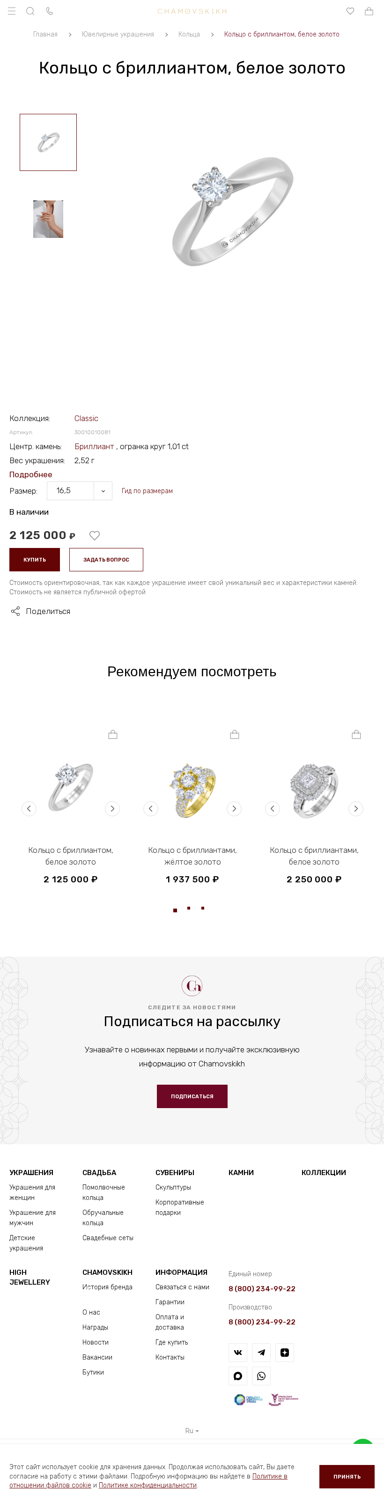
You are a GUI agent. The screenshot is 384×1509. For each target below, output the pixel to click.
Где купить (171, 1342)
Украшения (31, 1173)
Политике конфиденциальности (148, 1485)
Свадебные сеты (107, 1238)
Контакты (170, 1357)
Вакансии (97, 1357)
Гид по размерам (147, 491)
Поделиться (48, 611)
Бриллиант (95, 446)
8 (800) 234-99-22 (262, 1289)
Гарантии (170, 1302)
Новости (95, 1342)
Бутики (93, 1372)
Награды (95, 1327)
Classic (86, 418)
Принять (347, 1477)
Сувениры (174, 1173)
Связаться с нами (182, 1287)
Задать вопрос (106, 560)
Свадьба (99, 1173)
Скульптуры (173, 1187)
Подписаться (192, 1097)
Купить (34, 560)
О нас (91, 1313)
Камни (241, 1173)
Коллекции (324, 1173)
